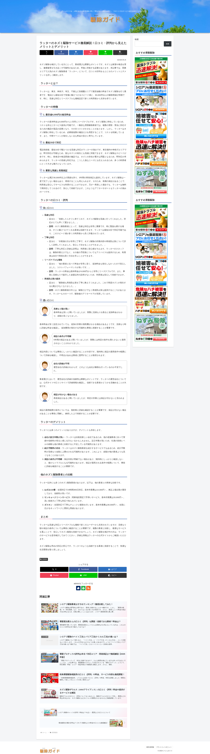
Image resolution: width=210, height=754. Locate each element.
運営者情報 (150, 747)
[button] (120, 52)
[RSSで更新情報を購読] (88, 588)
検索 (137, 39)
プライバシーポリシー (164, 747)
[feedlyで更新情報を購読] (83, 588)
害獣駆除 (44, 559)
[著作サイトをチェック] (78, 588)
